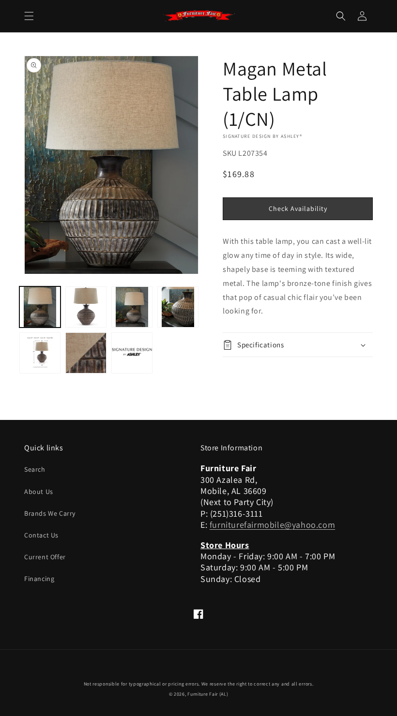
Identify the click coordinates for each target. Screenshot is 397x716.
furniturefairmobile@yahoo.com (272, 524)
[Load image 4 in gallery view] (177, 307)
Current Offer (45, 556)
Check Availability (298, 208)
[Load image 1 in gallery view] (40, 307)
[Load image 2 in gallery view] (86, 307)
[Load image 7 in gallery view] (132, 352)
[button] (29, 16)
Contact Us (41, 535)
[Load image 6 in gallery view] (86, 352)
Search (35, 469)
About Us (38, 491)
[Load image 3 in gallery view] (132, 307)
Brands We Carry (50, 513)
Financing (39, 578)
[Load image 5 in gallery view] (40, 352)
